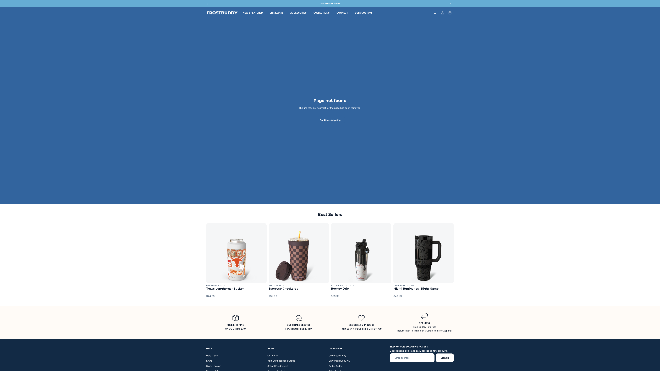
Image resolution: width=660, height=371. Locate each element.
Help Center (212, 355)
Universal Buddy (337, 355)
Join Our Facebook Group (281, 360)
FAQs (209, 360)
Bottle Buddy (335, 366)
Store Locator (213, 366)
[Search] (435, 13)
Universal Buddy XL (339, 360)
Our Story (272, 355)
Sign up (445, 357)
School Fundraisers (277, 366)
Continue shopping (330, 120)
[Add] (261, 278)
